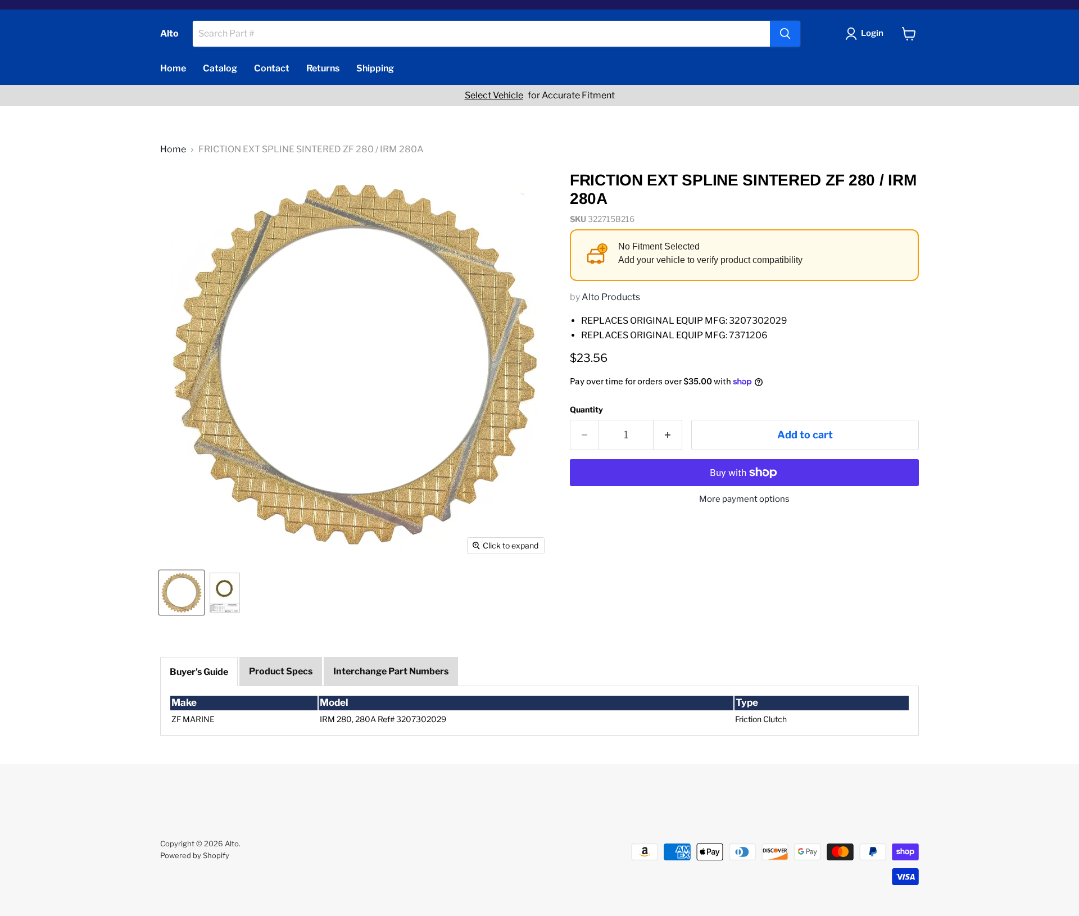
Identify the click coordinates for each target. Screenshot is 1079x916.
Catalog (220, 68)
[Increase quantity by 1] (668, 435)
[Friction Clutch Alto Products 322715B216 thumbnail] (181, 592)
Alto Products (611, 297)
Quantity (586, 409)
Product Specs (280, 671)
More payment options (744, 499)
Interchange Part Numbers (390, 671)
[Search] (785, 34)
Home (173, 68)
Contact (271, 68)
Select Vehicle (494, 95)
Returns (322, 68)
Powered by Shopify (194, 855)
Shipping (375, 68)
